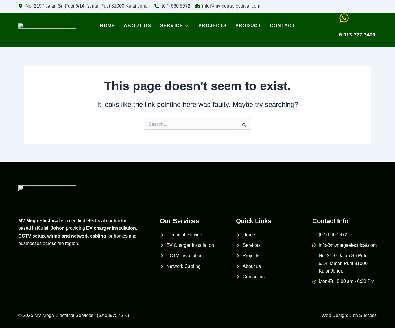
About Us (137, 25)
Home (107, 25)
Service (171, 25)
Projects (212, 25)
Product (248, 25)
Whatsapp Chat (358, 28)
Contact (282, 25)
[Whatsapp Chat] (344, 18)
